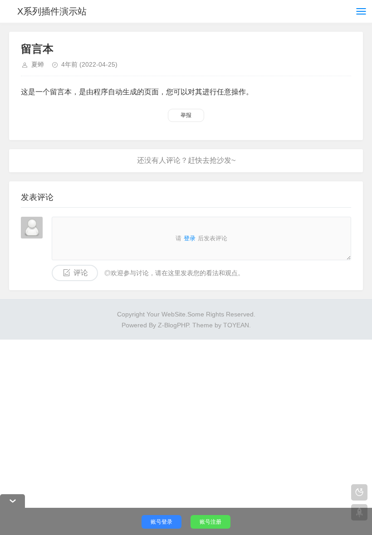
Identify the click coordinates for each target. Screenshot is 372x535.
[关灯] (359, 492)
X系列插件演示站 (52, 11)
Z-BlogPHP (173, 325)
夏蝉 (37, 64)
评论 (80, 273)
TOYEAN (236, 325)
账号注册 (210, 522)
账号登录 (161, 522)
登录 (190, 238)
